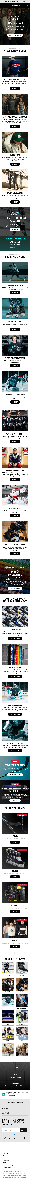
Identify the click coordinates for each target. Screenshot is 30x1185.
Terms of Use (5, 1151)
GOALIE (7, 1008)
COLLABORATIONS (22, 1056)
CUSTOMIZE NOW (15, 588)
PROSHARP (7, 1024)
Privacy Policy (5, 1153)
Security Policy (6, 1158)
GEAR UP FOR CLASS (15, 35)
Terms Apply (16, 1134)
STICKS (7, 975)
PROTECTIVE (7, 991)
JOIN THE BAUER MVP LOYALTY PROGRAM (16, 1097)
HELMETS (21, 991)
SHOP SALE (15, 842)
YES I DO (23, 1130)
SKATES (21, 975)
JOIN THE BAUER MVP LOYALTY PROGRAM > (15, 1)
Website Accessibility (7, 1167)
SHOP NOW (15, 88)
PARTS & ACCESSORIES (21, 1008)
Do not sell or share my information (9, 1155)
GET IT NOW (15, 801)
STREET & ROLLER (8, 1040)
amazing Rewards (10, 1095)
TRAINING (21, 1024)
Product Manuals (6, 1160)
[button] (2, 5)
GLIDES (21, 1040)
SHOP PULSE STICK (15, 775)
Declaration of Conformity (8, 1165)
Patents (4, 1162)
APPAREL (7, 1056)
